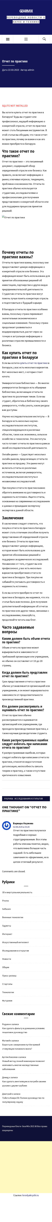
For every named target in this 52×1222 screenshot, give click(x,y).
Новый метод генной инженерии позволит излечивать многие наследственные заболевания (23, 1065)
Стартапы (7, 984)
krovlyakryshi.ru (30, 1195)
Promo (5, 900)
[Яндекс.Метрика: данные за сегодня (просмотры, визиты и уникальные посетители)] (23, 1203)
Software (6, 909)
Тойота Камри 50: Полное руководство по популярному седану (23, 1099)
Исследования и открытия (28, 798)
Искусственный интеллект (15, 942)
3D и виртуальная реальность (17, 892)
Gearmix (26, 11)
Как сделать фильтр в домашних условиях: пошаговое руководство (23, 1030)
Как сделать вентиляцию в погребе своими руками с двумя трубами (24, 1083)
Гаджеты (6, 925)
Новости (6, 959)
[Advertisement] (26, 1167)
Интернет (7, 934)
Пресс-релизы (9, 975)
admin (31, 69)
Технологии (8, 992)
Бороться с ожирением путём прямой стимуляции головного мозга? (21, 1046)
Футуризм (7, 1000)
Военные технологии (12, 917)
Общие (5, 967)
